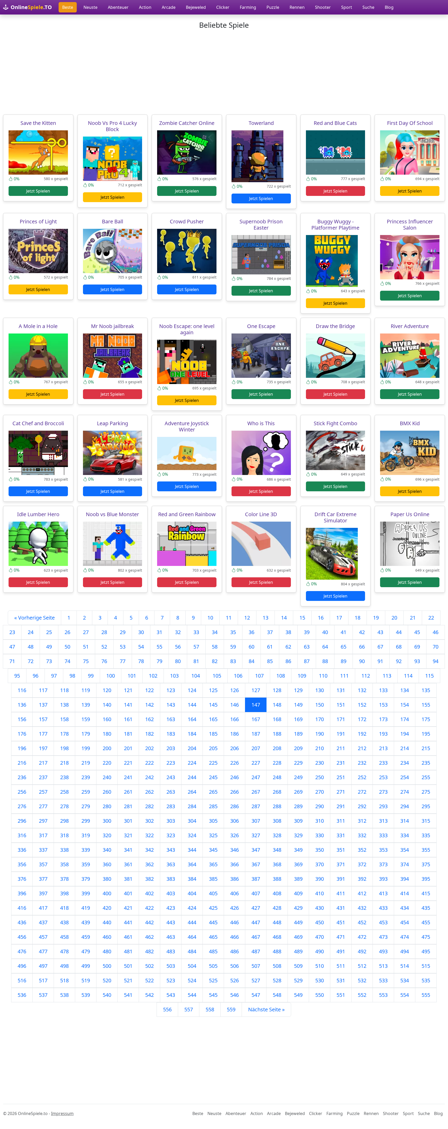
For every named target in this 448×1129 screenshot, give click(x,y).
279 (85, 806)
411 (341, 893)
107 (259, 675)
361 (128, 864)
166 (234, 719)
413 (383, 893)
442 (149, 922)
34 (215, 632)
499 (85, 965)
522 (149, 980)
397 (43, 893)
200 (107, 748)
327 (255, 835)
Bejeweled (196, 7)
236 (22, 777)
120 (107, 690)
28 (104, 632)
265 (213, 791)
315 (426, 820)
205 (213, 748)
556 (167, 1009)
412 (362, 893)
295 (426, 806)
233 (383, 762)
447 (255, 922)
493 (383, 951)
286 (234, 806)
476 (22, 951)
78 (141, 661)
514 (404, 965)
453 (383, 922)
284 (192, 806)
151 (341, 704)
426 (234, 907)
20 (394, 617)
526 (234, 980)
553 (383, 994)
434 (404, 907)
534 (404, 980)
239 (85, 777)
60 (251, 646)
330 (319, 835)
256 (22, 791)
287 (255, 806)
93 (417, 661)
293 (383, 806)
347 (255, 849)
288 (277, 806)
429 (298, 907)
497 (43, 965)
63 (307, 646)
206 (234, 748)
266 (234, 791)
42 (362, 632)
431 (341, 907)
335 (426, 835)
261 (128, 791)
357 (43, 864)
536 (22, 994)
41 (343, 632)
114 (408, 675)
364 (192, 864)
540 (107, 994)
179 (85, 733)
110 (323, 675)
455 (426, 922)
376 (22, 878)
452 (362, 922)
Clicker (222, 7)
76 (104, 661)
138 (64, 704)
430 (319, 907)
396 (22, 893)
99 (91, 675)
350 (319, 849)
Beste (67, 7)
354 (404, 849)
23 (12, 632)
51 (86, 646)
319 (85, 835)
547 (255, 994)
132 (362, 690)
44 (399, 632)
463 (170, 936)
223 (170, 762)
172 (362, 719)
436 (22, 922)
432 (362, 907)
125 (213, 690)
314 (404, 820)
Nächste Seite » (266, 1009)
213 (383, 748)
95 (17, 675)
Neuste (90, 7)
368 (277, 864)
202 (149, 748)
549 (298, 994)
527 (255, 980)
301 (128, 820)
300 (107, 820)
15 (302, 617)
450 (319, 922)
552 (362, 994)
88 (325, 661)
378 (64, 878)
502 (149, 965)
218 (64, 762)
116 (22, 690)
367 (255, 864)
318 (64, 835)
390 (319, 878)
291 (341, 806)
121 (128, 690)
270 (319, 791)
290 (319, 806)
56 (178, 646)
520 (107, 980)
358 (64, 864)
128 (277, 690)
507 (255, 965)
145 (213, 704)
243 (170, 777)
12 (247, 617)
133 (383, 690)
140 (107, 704)
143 (170, 704)
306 (234, 820)
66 (362, 646)
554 (404, 994)
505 (213, 965)
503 (170, 965)
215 (426, 748)
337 (43, 849)
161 (128, 719)
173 (383, 719)
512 (362, 965)
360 (107, 864)
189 (298, 733)
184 (192, 733)
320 (107, 835)
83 (233, 661)
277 (43, 806)
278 (64, 806)
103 (174, 675)
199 (85, 748)
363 (170, 864)
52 (104, 646)
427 (255, 907)
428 (277, 907)
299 (85, 820)
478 (64, 951)
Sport (346, 7)
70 (435, 646)
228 (277, 762)
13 (265, 617)
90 (362, 661)
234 (404, 762)
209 (298, 748)
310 (319, 820)
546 (234, 994)
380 (107, 878)
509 (298, 965)
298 (64, 820)
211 (341, 748)
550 (319, 994)
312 (362, 820)
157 (43, 719)
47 (12, 646)
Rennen (297, 7)
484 (192, 951)
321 (128, 835)
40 (325, 632)
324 (192, 835)
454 (404, 922)
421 (128, 907)
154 (404, 704)
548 (277, 994)
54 (141, 646)
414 (404, 893)
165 (213, 719)
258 (64, 791)
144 (192, 704)
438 (64, 922)
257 (43, 791)
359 (85, 864)
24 (30, 632)
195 (426, 733)
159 (85, 719)
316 (22, 835)
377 (43, 878)
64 (325, 646)
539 (85, 994)
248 (277, 777)
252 (362, 777)
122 (149, 690)
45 (417, 632)
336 (22, 849)
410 (319, 893)
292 (362, 806)
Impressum (62, 1113)
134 (404, 690)
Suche (368, 7)
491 (341, 951)
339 (85, 849)
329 (298, 835)
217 (43, 762)
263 (170, 791)
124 (192, 690)
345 (213, 849)
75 (86, 661)
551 (341, 994)
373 (383, 864)
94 (435, 661)
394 (404, 878)
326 (234, 835)
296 (22, 820)
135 (426, 690)
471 (341, 936)
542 (149, 994)
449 (298, 922)
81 (196, 661)
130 (319, 690)
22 (431, 617)
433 (383, 907)
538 (64, 994)
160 (107, 719)
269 (298, 791)
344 (192, 849)
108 (280, 675)
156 (22, 719)
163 (170, 719)
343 (170, 849)
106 (238, 675)
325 (213, 835)
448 (277, 922)
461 (128, 936)
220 (107, 762)
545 (213, 994)
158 (64, 719)
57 (196, 646)
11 (229, 617)
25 (49, 632)
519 (85, 980)
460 (107, 936)
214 (404, 748)
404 (192, 893)
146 (234, 704)
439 (85, 922)
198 (64, 748)
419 (85, 907)
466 (234, 936)
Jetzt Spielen (38, 191)
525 (213, 980)
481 (128, 951)
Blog (389, 7)
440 (107, 922)
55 (159, 646)
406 (234, 893)
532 (362, 980)
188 (277, 733)
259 (85, 791)
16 (321, 617)
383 (170, 878)
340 (107, 849)
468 (277, 936)
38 (288, 632)
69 (417, 646)
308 (277, 820)
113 (387, 675)
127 (255, 690)
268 (277, 791)
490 (319, 951)
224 (192, 762)
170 (319, 719)
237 (43, 777)
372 (362, 864)
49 (49, 646)
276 (22, 806)
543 (170, 994)
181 (128, 733)
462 (149, 936)
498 (64, 965)
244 (192, 777)
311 (341, 820)
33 (196, 632)
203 (170, 748)
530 (319, 980)
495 (426, 951)
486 (234, 951)
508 (277, 965)
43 (380, 632)
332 (362, 835)
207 (255, 748)
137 (43, 704)
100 (110, 675)
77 (122, 661)
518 (64, 980)
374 (404, 864)
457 (43, 936)
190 (319, 733)
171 (341, 719)
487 (255, 951)
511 (341, 965)
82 (215, 661)
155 (426, 704)
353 (383, 849)
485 (213, 951)
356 (22, 864)
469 (298, 936)
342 (149, 849)
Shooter (323, 7)
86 (288, 661)
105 (217, 675)
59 (233, 646)
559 (231, 1009)
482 (149, 951)
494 (404, 951)
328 (277, 835)
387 (255, 878)
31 (159, 632)
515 (426, 965)
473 (383, 936)
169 (298, 719)
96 (35, 675)
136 (22, 704)
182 (149, 733)
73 (49, 661)
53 (122, 646)
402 (149, 893)
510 (319, 965)
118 (64, 690)
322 (149, 835)
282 (149, 806)
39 (307, 632)
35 (233, 632)
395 (426, 878)
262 (149, 791)
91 (380, 661)
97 (54, 675)
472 (362, 936)
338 (64, 849)
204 (192, 748)
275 (426, 791)
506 (234, 965)
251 (341, 777)
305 (213, 820)
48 (30, 646)
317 (43, 835)
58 (215, 646)
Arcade (169, 7)
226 (234, 762)
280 (107, 806)
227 (255, 762)
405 (213, 893)
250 (319, 777)
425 (213, 907)
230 (319, 762)
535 (426, 980)
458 (64, 936)
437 (43, 922)
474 (404, 936)
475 (426, 936)
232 (362, 762)
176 (22, 733)
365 (213, 864)
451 (341, 922)
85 (270, 661)
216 (22, 762)
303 (170, 820)
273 (383, 791)
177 (43, 733)
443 (170, 922)
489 (298, 951)
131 (341, 690)
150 (319, 704)
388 (277, 878)
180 (107, 733)
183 (170, 733)
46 (435, 632)
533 (383, 980)
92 (399, 661)
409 (298, 893)
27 (86, 632)
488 (277, 951)
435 (426, 907)
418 (64, 907)
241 (128, 777)
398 (64, 893)
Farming (248, 7)
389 (298, 878)
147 (255, 704)
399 (85, 893)
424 (192, 907)
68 (399, 646)
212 (362, 748)
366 (234, 864)
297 (43, 820)
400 (107, 893)
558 (210, 1009)
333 (383, 835)
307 (255, 820)
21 (413, 617)
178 (64, 733)
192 (362, 733)
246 (234, 777)
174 (404, 719)
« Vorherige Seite (34, 617)
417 (43, 907)
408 (277, 893)
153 (383, 704)
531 (341, 980)
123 (170, 690)
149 (298, 704)
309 (298, 820)
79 (159, 661)
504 (192, 965)
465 (213, 936)
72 (30, 661)
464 (192, 936)
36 (251, 632)
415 (426, 893)
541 (128, 994)
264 (192, 791)
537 (43, 994)
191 (341, 733)
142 (149, 704)
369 (298, 864)
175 (426, 719)
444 (192, 922)
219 (85, 762)
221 (128, 762)
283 (170, 806)
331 (341, 835)
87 (307, 661)
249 (298, 777)
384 (192, 878)
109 (302, 675)
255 (426, 777)
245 (213, 777)
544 (192, 994)
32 (178, 632)
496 (22, 965)
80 (178, 661)
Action (145, 7)
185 (213, 733)
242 (149, 777)
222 (149, 762)
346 (234, 849)
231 (341, 762)
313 (383, 820)
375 (426, 864)
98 (72, 675)
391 (341, 878)
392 (362, 878)
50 (67, 646)
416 (22, 907)
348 (277, 849)
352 (362, 849)
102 (153, 675)
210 (319, 748)
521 (128, 980)
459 (85, 936)
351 (341, 849)
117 (43, 690)
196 (22, 748)
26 (67, 632)
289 (298, 806)
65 (343, 646)
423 (170, 907)
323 (170, 835)
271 (341, 791)
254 (404, 777)
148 (277, 704)
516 (22, 980)
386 (234, 878)
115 (429, 675)
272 (362, 791)
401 (128, 893)
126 (234, 690)
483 (170, 951)
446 (234, 922)
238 (64, 777)
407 (255, 893)
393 (383, 878)
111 (344, 675)
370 (319, 864)
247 (255, 777)
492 (362, 951)
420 (107, 907)
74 (67, 661)
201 (128, 748)
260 (107, 791)
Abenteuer (118, 7)
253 (383, 777)
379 (85, 878)
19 (376, 617)
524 (192, 980)
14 (284, 617)
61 (270, 646)
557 (188, 1009)
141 (128, 704)
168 (277, 719)
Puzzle (273, 7)
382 (149, 878)
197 (43, 748)
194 (404, 733)
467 (255, 936)
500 (107, 965)
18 (357, 617)
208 (277, 748)
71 (12, 661)
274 (404, 791)
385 (213, 878)
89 (343, 661)
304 (192, 820)
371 (341, 864)
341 (128, 849)
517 (43, 980)
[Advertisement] (224, 72)
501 (128, 965)
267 (255, 791)
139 (85, 704)
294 (404, 806)
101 (132, 675)
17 (339, 617)
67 (380, 646)
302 (149, 820)
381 (128, 878)
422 (149, 907)
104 (195, 675)
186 (234, 733)
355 (426, 849)
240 (107, 777)
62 (288, 646)
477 (43, 951)
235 (426, 762)
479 (85, 951)
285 (213, 806)
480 (107, 951)
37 (270, 632)
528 (277, 980)
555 (426, 994)
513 (383, 965)
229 (298, 762)
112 (365, 675)
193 (383, 733)
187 (255, 733)
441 (128, 922)
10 (210, 617)
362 (149, 864)
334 (404, 835)
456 (22, 936)
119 (85, 690)
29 (122, 632)
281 (128, 806)
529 (298, 980)
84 (251, 661)
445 (213, 922)
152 (362, 704)
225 (213, 762)
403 (170, 893)
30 (141, 632)
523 (170, 980)
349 (298, 849)
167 (255, 719)
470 (319, 936)
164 (192, 719)
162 (149, 719)
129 (298, 690)
